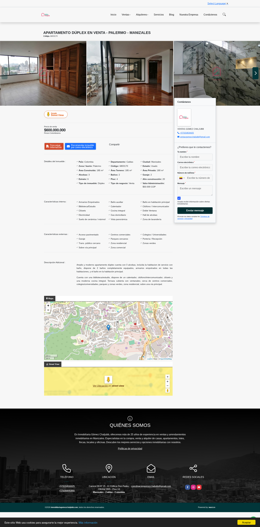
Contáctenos (210, 14)
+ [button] (48, 305)
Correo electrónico (186, 162)
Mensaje (181, 183)
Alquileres (141, 14)
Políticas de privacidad (130, 448)
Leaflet (149, 359)
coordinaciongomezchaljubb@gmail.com (151, 486)
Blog (171, 14)
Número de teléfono (186, 173)
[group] (43, 73)
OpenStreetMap (166, 359)
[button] (110, 102)
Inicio (113, 14)
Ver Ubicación (100, 386)
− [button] (48, 310)
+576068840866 (67, 490)
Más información (88, 522)
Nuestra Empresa (189, 14)
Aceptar (246, 522)
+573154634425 (187, 133)
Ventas (125, 14)
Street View (57, 114)
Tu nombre (182, 152)
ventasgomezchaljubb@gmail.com (195, 137)
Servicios (159, 14)
